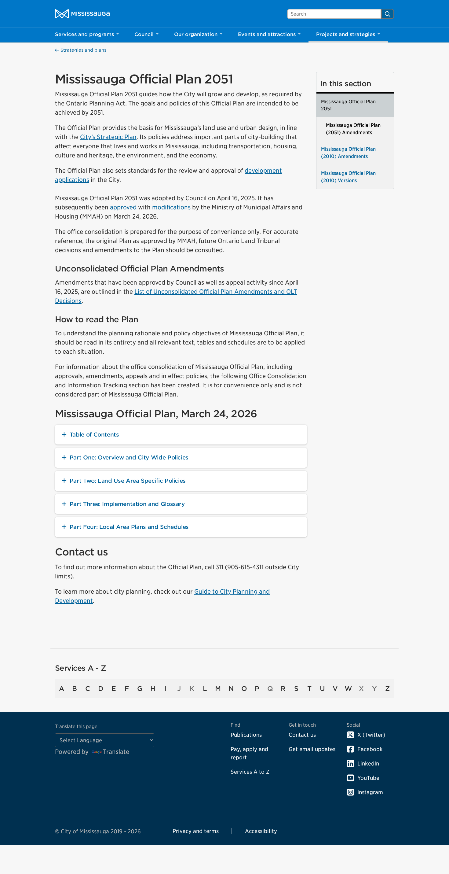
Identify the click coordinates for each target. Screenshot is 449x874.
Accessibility (261, 831)
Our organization (195, 34)
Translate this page (76, 726)
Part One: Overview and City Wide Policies (129, 457)
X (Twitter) (371, 735)
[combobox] (334, 14)
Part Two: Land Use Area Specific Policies (128, 481)
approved (123, 207)
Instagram (370, 792)
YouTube (368, 778)
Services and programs (84, 34)
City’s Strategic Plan (108, 137)
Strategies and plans (82, 50)
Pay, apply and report (249, 753)
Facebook (370, 749)
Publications (246, 735)
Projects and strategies (345, 34)
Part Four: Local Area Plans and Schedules (129, 527)
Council (144, 34)
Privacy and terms (196, 831)
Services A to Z (250, 772)
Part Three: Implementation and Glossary (127, 504)
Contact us (302, 735)
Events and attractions (267, 34)
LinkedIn (368, 763)
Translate (116, 751)
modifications (171, 207)
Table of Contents (94, 434)
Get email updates (312, 749)
